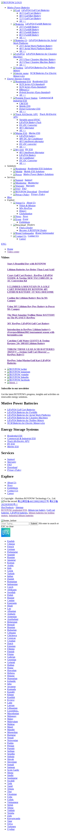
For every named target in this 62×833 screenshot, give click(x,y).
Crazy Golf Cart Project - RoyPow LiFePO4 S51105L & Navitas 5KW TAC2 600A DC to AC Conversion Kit (30, 278)
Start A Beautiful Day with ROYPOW (26, 263)
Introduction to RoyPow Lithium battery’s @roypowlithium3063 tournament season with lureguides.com (30, 332)
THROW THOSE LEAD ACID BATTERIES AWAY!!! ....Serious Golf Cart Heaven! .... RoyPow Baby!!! (30, 352)
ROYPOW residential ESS (14, 510)
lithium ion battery (36, 510)
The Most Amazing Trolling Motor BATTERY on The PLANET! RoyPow (31, 316)
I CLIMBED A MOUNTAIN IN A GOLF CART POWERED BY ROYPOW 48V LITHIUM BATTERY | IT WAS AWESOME (30, 289)
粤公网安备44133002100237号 (33, 501)
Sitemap (19, 507)
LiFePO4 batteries (19, 513)
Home (10, 249)
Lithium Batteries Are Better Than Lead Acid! (30, 269)
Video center (13, 251)
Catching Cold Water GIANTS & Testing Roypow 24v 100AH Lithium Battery (28, 342)
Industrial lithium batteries (21, 515)
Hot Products (7, 507)
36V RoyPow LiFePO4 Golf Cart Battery (28, 323)
